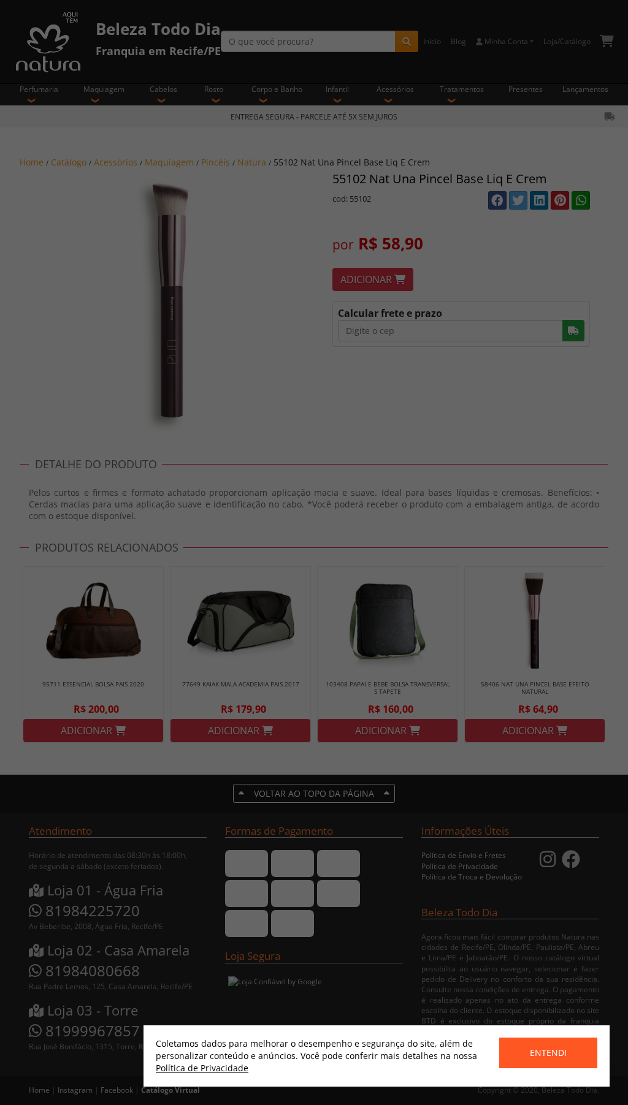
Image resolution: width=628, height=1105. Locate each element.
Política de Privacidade (202, 1068)
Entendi (548, 1052)
